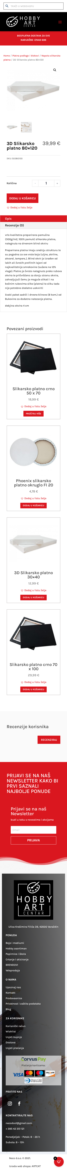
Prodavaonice (14, 998)
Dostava (10, 1042)
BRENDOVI (12, 964)
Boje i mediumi (15, 942)
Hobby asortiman (16, 948)
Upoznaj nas (13, 987)
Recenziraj (49, 739)
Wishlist (11, 1031)
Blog (8, 1009)
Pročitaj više (33, 413)
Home (6, 55)
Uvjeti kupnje (14, 1037)
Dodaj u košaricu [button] (33, 505)
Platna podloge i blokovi (25, 55)
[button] (55, 70)
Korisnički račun (16, 1026)
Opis (8, 218)
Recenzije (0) (14, 225)
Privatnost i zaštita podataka (23, 1003)
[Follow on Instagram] (10, 1104)
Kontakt (10, 992)
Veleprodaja (13, 970)
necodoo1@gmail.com (19, 1123)
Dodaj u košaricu (22, 198)
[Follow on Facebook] (19, 1104)
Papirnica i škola (16, 953)
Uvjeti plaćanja (15, 1048)
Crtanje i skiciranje (17, 959)
